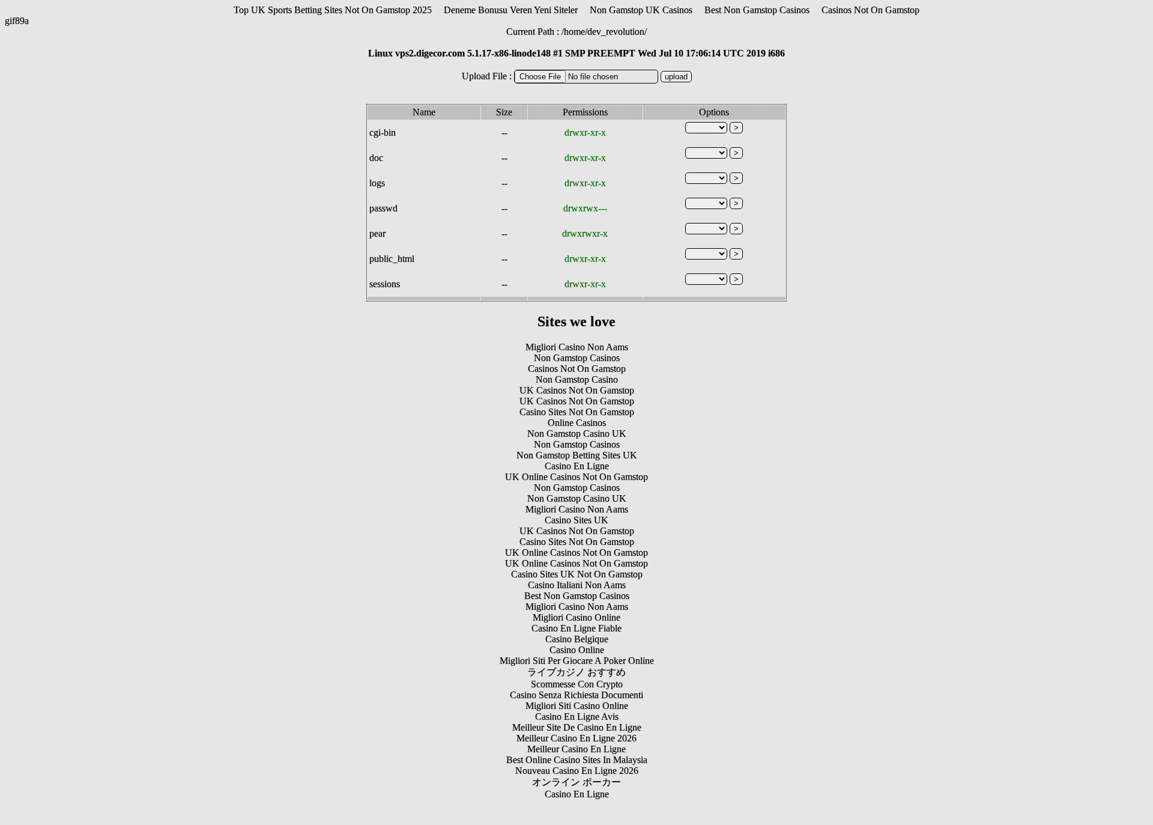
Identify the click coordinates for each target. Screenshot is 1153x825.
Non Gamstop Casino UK (576, 433)
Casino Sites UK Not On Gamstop (577, 574)
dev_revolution (615, 31)
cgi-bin (382, 132)
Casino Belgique (576, 639)
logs (377, 183)
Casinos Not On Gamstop (870, 10)
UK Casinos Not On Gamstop (576, 390)
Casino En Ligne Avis (577, 716)
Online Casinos (577, 423)
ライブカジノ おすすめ (576, 672)
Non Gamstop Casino (577, 379)
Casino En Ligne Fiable (576, 628)
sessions (384, 284)
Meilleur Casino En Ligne (576, 749)
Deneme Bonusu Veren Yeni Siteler (511, 10)
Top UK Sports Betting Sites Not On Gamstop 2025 (333, 10)
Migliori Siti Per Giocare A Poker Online (577, 661)
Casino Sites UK (576, 520)
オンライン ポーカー (576, 782)
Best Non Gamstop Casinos (757, 10)
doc (376, 158)
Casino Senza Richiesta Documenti (576, 695)
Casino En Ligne (577, 466)
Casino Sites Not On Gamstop (576, 412)
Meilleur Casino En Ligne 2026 (576, 738)
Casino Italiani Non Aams (577, 585)
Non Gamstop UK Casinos (641, 10)
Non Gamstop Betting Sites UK (576, 455)
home (574, 31)
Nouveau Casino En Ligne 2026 (576, 771)
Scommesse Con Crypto (577, 684)
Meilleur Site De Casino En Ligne (576, 727)
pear (377, 233)
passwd (383, 208)
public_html (391, 259)
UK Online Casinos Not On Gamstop (576, 477)
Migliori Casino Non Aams (576, 347)
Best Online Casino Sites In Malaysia (576, 760)
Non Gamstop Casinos (577, 358)
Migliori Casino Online (576, 617)
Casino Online (576, 650)
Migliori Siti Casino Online (576, 706)
